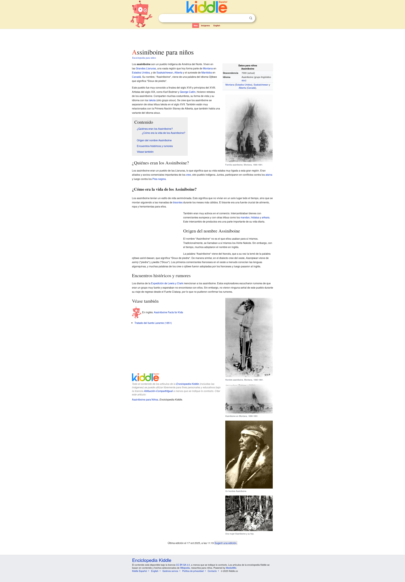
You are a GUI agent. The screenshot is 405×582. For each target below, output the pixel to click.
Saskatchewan (261, 84)
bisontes (178, 202)
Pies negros (159, 179)
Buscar (251, 18)
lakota (152, 100)
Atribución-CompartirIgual (158, 391)
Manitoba (206, 72)
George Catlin (188, 92)
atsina (268, 174)
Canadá (251, 87)
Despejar (244, 18)
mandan (245, 217)
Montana (229, 84)
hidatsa (255, 217)
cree (188, 174)
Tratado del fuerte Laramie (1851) (153, 323)
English (216, 25)
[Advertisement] (202, 38)
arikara (265, 217)
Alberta (242, 87)
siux (244, 80)
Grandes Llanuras (146, 68)
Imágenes (205, 25)
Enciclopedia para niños (144, 57)
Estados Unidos (244, 84)
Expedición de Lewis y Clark (167, 283)
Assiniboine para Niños (145, 399)
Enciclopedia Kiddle (187, 384)
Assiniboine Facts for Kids (168, 312)
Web (196, 25)
